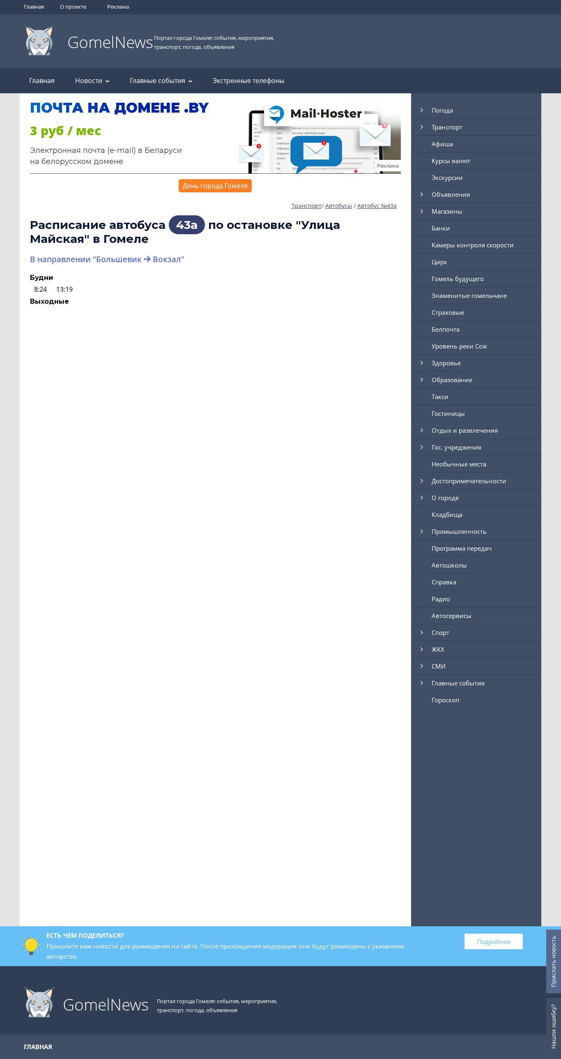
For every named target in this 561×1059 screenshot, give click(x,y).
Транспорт (307, 206)
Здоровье (446, 363)
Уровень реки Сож (459, 346)
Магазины (447, 211)
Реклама (118, 6)
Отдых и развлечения (465, 430)
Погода (442, 110)
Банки (441, 228)
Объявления (451, 194)
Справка (444, 582)
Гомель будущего (458, 279)
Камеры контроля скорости (473, 245)
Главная (34, 6)
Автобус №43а (377, 206)
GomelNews (110, 42)
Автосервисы (451, 615)
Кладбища (447, 514)
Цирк (439, 262)
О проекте (73, 6)
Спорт (440, 632)
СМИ (439, 666)
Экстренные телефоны (248, 80)
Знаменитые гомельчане (469, 295)
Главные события (157, 80)
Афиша (442, 144)
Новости (88, 80)
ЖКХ (438, 649)
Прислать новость (553, 961)
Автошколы (449, 565)
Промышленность (459, 531)
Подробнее (493, 941)
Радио (441, 599)
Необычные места (459, 464)
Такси (440, 396)
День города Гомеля (215, 185)
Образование (452, 380)
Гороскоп (445, 700)
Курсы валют (451, 161)
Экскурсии (447, 177)
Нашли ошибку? (553, 1026)
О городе (445, 498)
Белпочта (446, 329)
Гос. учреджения (456, 447)
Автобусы (338, 206)
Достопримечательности (469, 481)
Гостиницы (448, 413)
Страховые (448, 312)
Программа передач (462, 548)
